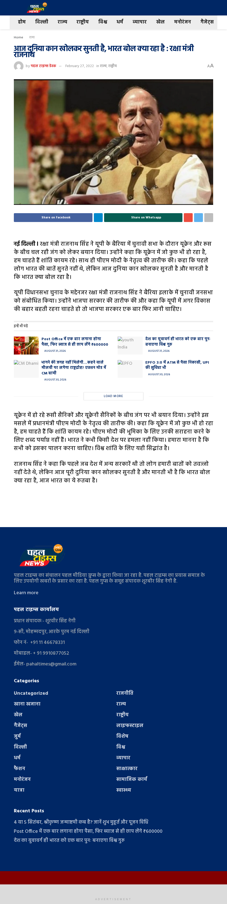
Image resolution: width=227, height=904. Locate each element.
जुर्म (17, 737)
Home (18, 37)
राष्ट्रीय (82, 22)
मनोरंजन (182, 22)
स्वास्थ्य (123, 790)
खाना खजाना (27, 704)
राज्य (62, 22)
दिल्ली (41, 22)
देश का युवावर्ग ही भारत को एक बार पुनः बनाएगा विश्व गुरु (177, 342)
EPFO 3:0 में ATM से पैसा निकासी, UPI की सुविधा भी (177, 365)
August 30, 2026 (55, 379)
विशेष (122, 737)
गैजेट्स (207, 22)
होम (22, 22)
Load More (113, 396)
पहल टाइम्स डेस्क (43, 66)
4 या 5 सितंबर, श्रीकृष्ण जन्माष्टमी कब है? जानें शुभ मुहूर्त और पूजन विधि (81, 822)
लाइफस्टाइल (129, 726)
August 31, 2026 (55, 351)
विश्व (102, 22)
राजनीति (124, 693)
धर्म (120, 22)
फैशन (19, 769)
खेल (160, 22)
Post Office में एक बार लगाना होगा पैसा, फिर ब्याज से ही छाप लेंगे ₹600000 (75, 342)
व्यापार (140, 22)
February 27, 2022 (79, 66)
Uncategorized (31, 693)
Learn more (26, 593)
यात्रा (19, 790)
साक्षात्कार (127, 769)
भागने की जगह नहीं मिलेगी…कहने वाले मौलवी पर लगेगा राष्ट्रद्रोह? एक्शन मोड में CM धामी (74, 368)
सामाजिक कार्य (131, 780)
